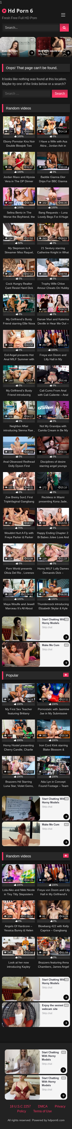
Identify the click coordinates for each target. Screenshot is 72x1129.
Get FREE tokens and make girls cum (50, 51)
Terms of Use (42, 1111)
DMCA (43, 1106)
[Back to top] (59, 1118)
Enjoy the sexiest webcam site (53, 1007)
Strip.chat (6, 54)
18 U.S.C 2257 (20, 1106)
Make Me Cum (10, 51)
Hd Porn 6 (19, 10)
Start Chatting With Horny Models (54, 621)
